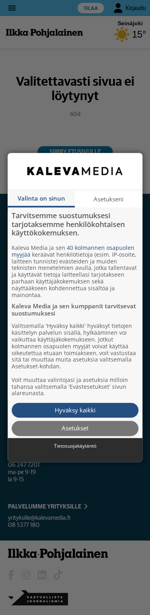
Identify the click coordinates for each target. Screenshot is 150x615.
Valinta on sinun (41, 198)
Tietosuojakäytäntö (75, 446)
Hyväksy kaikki (75, 410)
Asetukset (75, 428)
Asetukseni (109, 199)
